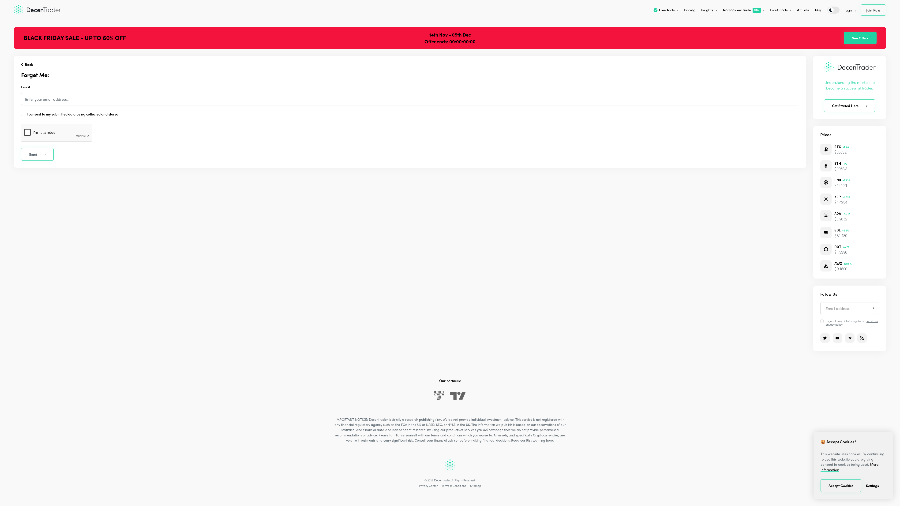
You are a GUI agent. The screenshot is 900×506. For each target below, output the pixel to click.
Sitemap (475, 486)
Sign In (850, 10)
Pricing (689, 9)
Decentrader (442, 480)
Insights (707, 9)
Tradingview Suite (741, 9)
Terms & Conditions (454, 486)
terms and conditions (446, 435)
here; (550, 440)
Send (33, 154)
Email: (26, 86)
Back (28, 64)
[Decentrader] (37, 10)
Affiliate (803, 9)
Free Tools (667, 9)
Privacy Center (428, 486)
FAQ (818, 9)
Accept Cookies (841, 485)
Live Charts (779, 9)
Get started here (845, 105)
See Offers (860, 38)
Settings (872, 485)
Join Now (873, 10)
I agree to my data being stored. (851, 322)
